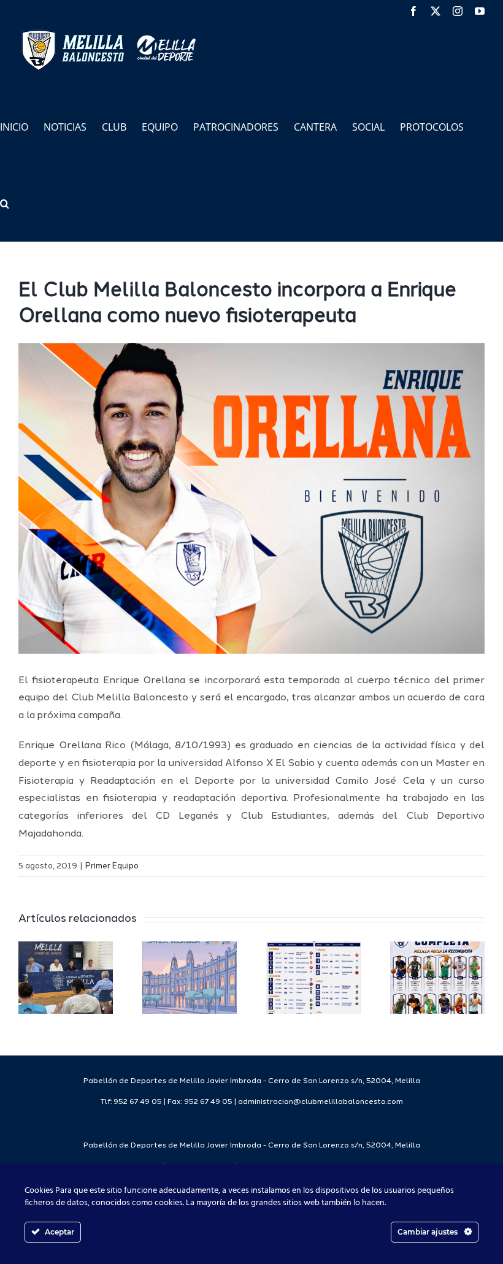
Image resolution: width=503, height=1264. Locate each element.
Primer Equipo (112, 866)
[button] (4, 202)
